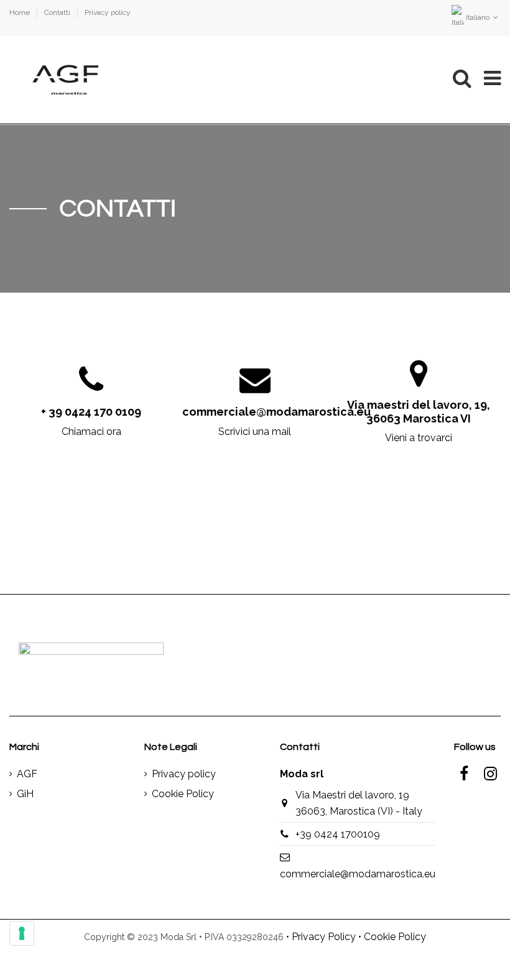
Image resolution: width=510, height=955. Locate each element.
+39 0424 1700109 (337, 834)
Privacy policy (108, 12)
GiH (25, 794)
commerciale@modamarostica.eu (357, 874)
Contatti (58, 12)
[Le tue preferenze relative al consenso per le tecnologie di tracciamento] (22, 933)
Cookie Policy (183, 794)
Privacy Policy (324, 937)
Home (20, 12)
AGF (27, 774)
